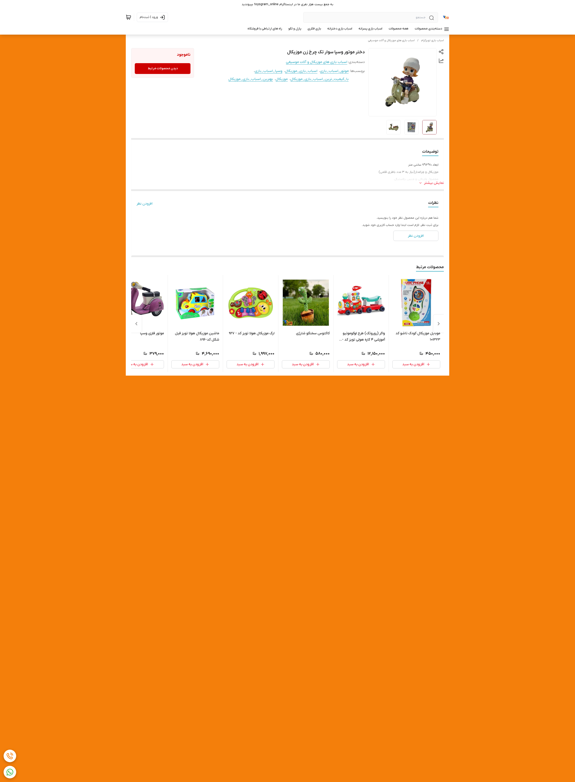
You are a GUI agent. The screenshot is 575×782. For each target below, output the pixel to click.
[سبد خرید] (128, 17)
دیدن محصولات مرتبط (163, 68)
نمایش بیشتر (434, 183)
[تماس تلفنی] (10, 756)
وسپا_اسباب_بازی (268, 71)
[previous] (438, 324)
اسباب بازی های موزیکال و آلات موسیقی (391, 40)
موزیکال (282, 79)
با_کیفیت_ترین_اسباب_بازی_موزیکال (319, 79)
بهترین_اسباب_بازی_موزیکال (250, 79)
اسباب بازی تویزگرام (432, 40)
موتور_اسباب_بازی (334, 71)
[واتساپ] (10, 772)
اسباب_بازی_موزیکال (301, 71)
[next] (136, 324)
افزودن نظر (145, 203)
